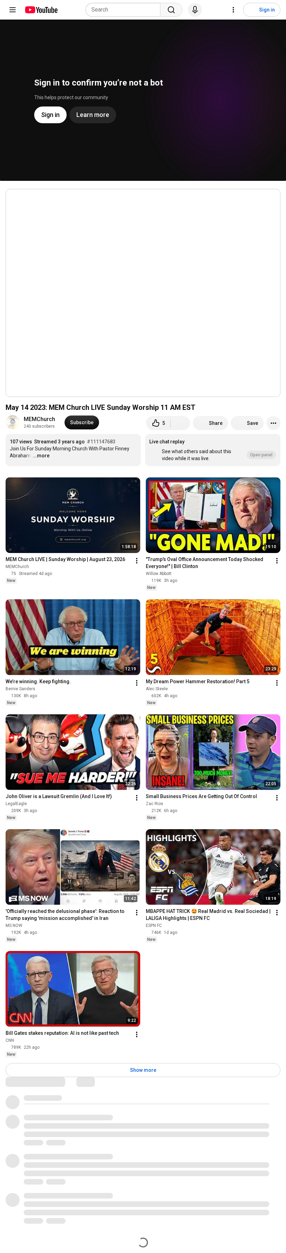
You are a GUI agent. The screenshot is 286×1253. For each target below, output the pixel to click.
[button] (212, 450)
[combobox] (125, 10)
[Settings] (233, 10)
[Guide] (12, 10)
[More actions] (273, 423)
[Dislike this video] (180, 423)
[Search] (171, 10)
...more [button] (41, 455)
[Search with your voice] (195, 10)
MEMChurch (39, 419)
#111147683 (101, 441)
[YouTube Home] (41, 10)
